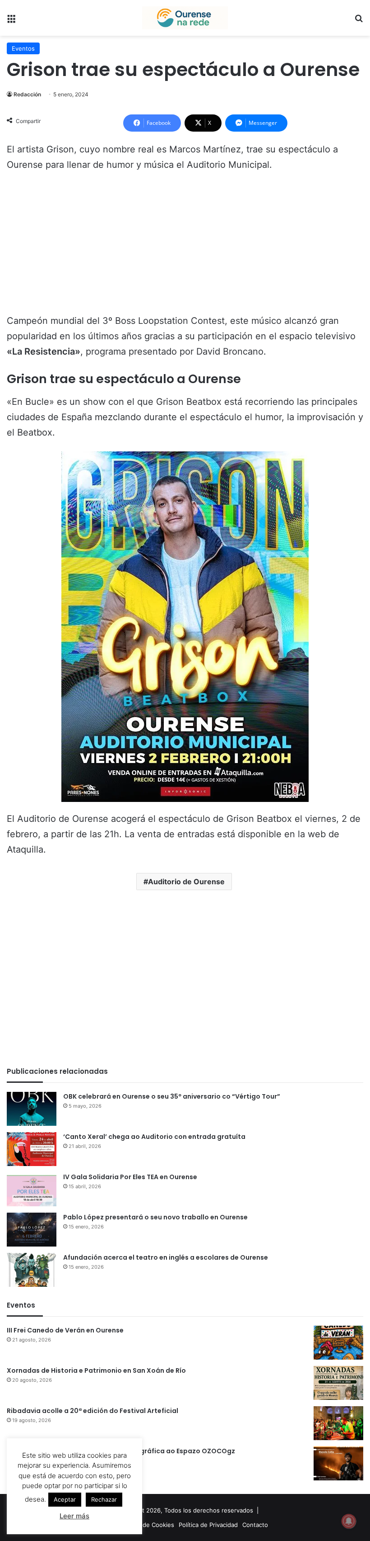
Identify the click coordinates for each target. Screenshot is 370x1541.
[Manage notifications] (349, 1521)
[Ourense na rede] (185, 17)
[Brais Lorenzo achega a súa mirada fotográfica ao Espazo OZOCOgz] (338, 1463)
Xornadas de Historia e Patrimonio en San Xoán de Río (96, 1370)
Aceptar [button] (65, 1499)
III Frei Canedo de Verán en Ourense (65, 1330)
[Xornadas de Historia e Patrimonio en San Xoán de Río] (338, 1383)
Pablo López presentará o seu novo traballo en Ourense (155, 1217)
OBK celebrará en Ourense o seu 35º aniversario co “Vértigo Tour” (171, 1096)
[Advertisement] (185, 247)
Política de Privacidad (208, 1524)
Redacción (27, 94)
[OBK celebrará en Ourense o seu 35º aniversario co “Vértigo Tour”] (31, 1109)
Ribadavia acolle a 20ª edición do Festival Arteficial (92, 1410)
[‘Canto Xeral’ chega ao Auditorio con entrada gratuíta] (31, 1149)
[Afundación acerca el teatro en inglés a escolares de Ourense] (31, 1270)
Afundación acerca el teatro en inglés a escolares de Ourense (165, 1257)
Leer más (74, 1516)
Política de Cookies (147, 1524)
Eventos (23, 48)
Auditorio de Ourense (186, 881)
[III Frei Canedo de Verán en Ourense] (338, 1343)
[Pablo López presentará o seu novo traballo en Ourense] (31, 1230)
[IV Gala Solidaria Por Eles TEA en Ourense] (31, 1189)
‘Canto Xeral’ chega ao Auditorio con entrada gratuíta (154, 1136)
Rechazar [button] (104, 1499)
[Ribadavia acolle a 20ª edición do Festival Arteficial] (338, 1423)
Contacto (255, 1524)
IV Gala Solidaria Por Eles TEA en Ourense (130, 1176)
